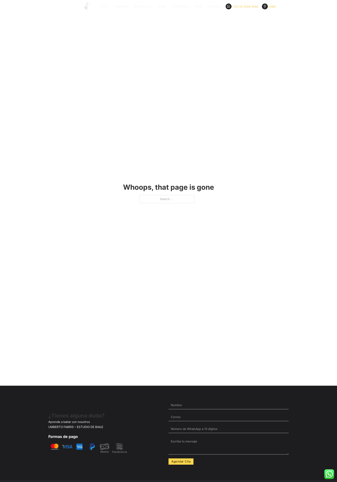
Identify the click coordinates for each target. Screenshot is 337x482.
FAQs (162, 6)
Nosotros (141, 6)
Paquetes (121, 6)
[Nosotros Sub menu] (151, 6)
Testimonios (181, 6)
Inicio (105, 6)
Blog (198, 6)
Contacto (215, 6)
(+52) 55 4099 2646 (244, 6)
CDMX (272, 6)
